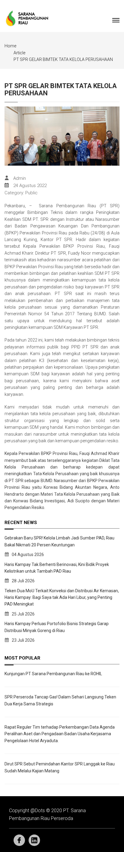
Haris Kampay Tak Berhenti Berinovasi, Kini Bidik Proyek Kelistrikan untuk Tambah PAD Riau (57, 568)
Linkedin (34, 840)
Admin (19, 178)
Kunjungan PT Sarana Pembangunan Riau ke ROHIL (53, 673)
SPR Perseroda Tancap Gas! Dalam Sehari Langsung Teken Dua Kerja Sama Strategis (60, 700)
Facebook (19, 840)
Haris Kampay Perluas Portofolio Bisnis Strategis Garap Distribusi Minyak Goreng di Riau (57, 627)
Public (31, 193)
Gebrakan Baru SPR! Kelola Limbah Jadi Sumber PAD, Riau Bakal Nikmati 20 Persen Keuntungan (59, 541)
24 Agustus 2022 (30, 185)
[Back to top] (106, 834)
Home (10, 45)
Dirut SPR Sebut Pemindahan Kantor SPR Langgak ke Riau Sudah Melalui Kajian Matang (60, 767)
